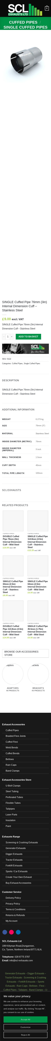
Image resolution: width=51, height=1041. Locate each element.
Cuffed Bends (12, 753)
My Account (11, 921)
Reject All (25, 1035)
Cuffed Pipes (23, 22)
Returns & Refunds (15, 915)
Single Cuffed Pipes (25, 27)
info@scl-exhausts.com (21, 960)
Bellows (10, 759)
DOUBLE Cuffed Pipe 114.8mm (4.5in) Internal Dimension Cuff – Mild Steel (13, 630)
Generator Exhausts (16, 848)
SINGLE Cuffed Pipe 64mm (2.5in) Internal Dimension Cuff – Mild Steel (38, 585)
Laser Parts (11, 814)
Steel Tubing (12, 791)
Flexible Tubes (13, 803)
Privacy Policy (13, 903)
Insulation (10, 820)
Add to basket (28, 336)
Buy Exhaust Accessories (18, 883)
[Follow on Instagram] (11, 932)
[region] (25, 1016)
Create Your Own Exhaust (19, 877)
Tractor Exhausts (14, 860)
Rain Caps (11, 765)
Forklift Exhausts (14, 865)
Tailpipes (10, 809)
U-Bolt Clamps (13, 785)
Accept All (25, 1019)
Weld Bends (12, 747)
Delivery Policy (13, 898)
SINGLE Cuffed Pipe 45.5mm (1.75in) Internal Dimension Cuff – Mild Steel (38, 630)
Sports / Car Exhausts (16, 871)
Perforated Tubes (14, 797)
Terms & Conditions (15, 909)
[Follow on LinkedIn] (18, 932)
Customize (26, 1027)
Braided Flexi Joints (16, 736)
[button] (4, 8)
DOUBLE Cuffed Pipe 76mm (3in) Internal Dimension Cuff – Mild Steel (12, 540)
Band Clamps (12, 771)
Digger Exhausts (14, 854)
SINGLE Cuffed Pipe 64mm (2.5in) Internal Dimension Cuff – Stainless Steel (13, 587)
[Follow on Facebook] (4, 932)
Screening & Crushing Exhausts (22, 842)
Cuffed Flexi (12, 742)
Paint (8, 826)
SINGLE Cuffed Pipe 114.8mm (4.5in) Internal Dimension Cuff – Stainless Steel (38, 542)
